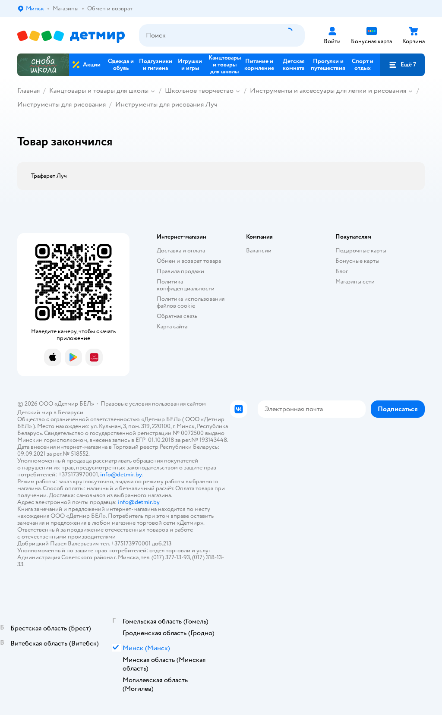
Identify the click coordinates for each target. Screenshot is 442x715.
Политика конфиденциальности (186, 285)
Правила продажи (180, 271)
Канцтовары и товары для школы (98, 90)
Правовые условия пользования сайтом (153, 403)
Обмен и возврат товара (189, 261)
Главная (28, 90)
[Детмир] (71, 35)
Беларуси (70, 412)
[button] (402, 65)
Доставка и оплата (181, 250)
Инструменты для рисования (61, 104)
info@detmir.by (121, 474)
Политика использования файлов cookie (190, 302)
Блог (341, 271)
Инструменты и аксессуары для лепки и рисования (328, 90)
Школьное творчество (199, 90)
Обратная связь (177, 316)
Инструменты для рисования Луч (166, 104)
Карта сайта (172, 326)
